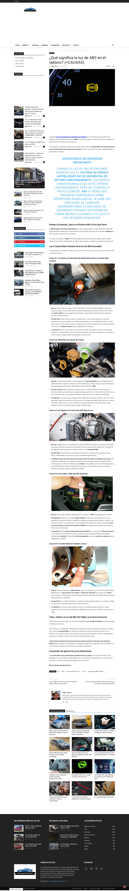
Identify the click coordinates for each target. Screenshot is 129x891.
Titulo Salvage (19, 61)
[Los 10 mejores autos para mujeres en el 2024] (19, 846)
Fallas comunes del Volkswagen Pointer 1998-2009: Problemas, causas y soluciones (81, 732)
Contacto (16, 1)
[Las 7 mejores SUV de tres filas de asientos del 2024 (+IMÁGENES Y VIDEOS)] (19, 134)
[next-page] (53, 804)
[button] (112, 45)
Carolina (18, 186)
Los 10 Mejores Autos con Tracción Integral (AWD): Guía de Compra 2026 (63, 682)
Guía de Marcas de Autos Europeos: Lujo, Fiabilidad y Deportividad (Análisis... (33, 291)
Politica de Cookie (76, 888)
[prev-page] (50, 804)
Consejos (44, 45)
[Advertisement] (80, 9)
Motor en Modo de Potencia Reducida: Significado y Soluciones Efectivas (82, 754)
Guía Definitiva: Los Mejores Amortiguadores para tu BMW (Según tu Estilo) (34, 272)
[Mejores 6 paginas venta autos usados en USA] (54, 828)
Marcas (25, 45)
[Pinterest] (96, 869)
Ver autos (65, 45)
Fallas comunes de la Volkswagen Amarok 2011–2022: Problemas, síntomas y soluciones (33, 202)
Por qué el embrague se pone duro (104, 797)
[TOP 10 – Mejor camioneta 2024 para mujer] (19, 828)
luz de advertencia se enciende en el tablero (71, 137)
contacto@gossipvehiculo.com (58, 881)
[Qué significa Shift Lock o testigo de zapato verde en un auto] (82, 766)
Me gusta (40, 233)
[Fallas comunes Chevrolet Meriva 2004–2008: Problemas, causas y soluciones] (59, 722)
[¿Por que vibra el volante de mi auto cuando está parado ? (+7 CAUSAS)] (104, 744)
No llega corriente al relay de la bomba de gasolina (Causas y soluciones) (57, 776)
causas (62, 671)
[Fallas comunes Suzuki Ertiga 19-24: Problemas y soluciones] (18, 212)
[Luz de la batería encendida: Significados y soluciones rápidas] (82, 788)
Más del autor (70, 711)
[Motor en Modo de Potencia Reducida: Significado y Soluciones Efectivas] (82, 744)
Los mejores (55, 45)
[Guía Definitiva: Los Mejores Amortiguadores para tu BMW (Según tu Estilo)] (19, 273)
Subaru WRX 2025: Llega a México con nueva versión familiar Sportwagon (58, 754)
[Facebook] (63, 702)
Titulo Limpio (19, 63)
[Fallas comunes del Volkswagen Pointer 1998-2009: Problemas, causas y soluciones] (82, 722)
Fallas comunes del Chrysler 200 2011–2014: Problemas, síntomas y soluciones (33, 193)
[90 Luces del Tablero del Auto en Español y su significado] (54, 837)
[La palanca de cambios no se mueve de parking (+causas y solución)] (104, 722)
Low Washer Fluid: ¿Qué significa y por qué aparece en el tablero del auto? (103, 776)
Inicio (17, 45)
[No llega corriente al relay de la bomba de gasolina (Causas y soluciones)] (59, 766)
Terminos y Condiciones (108, 888)
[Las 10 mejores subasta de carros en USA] (19, 145)
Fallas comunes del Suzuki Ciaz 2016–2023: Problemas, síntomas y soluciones (29, 182)
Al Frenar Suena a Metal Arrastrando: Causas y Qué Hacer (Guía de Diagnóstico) (100, 682)
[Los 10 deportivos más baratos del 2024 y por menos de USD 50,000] (19, 123)
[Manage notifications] (124, 886)
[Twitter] (101, 869)
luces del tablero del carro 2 (73, 671)
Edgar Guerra (54, 66)
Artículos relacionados (57, 711)
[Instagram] (67, 702)
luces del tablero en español (24, 58)
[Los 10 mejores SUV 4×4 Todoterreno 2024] (19, 837)
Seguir (41, 237)
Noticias (35, 45)
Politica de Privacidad (95, 888)
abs (58, 671)
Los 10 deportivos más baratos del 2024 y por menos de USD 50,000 (33, 122)
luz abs (84, 671)
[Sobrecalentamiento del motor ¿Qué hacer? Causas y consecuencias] (59, 788)
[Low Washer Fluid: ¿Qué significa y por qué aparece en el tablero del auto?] (104, 766)
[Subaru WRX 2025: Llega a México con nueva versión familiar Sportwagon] (59, 744)
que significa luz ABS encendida (95, 671)
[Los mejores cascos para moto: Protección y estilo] (19, 264)
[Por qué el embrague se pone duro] (104, 788)
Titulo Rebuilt (19, 66)
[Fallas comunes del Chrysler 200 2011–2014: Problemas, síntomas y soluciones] (18, 193)
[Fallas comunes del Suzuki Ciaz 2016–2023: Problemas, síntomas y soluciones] (29, 178)
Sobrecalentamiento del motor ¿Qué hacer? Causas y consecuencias (58, 798)
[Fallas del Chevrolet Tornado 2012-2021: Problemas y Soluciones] (18, 219)
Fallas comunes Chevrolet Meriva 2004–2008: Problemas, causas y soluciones (58, 732)
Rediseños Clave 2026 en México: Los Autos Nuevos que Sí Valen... (34, 282)
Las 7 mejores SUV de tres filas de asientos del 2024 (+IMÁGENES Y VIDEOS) (34, 133)
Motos (76, 45)
